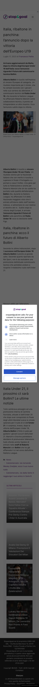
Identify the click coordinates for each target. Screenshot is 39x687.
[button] (19, 339)
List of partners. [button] (13, 354)
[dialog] (19, 343)
